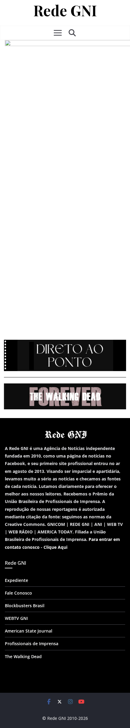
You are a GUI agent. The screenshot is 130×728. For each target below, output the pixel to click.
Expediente (16, 580)
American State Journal (28, 631)
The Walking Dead (23, 656)
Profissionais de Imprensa (31, 643)
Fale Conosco (18, 593)
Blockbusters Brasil (24, 605)
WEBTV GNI (16, 618)
